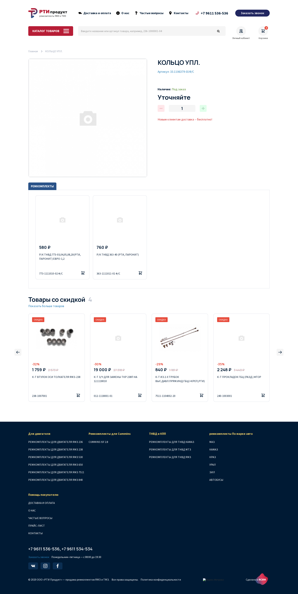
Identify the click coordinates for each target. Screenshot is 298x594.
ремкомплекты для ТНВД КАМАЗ (171, 442)
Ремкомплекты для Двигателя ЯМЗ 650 (55, 464)
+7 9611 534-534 (77, 549)
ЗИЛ (212, 472)
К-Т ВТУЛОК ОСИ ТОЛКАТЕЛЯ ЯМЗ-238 (56, 377)
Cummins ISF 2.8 (98, 442)
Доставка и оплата (97, 13)
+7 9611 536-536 (214, 13)
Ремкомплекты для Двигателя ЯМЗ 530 (55, 457)
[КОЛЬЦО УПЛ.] (88, 118)
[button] (17, 352)
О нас (125, 13)
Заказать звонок (38, 557)
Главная (33, 51)
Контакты (181, 13)
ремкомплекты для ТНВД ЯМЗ (170, 457)
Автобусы (216, 479)
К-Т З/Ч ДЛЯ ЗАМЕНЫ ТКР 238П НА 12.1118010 (115, 379)
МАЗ (212, 442)
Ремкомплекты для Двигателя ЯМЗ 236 (55, 442)
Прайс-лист (36, 525)
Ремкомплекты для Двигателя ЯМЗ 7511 (56, 472)
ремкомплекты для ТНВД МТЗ (170, 449)
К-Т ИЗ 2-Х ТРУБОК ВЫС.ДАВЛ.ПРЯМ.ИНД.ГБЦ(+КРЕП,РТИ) (179, 379)
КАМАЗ (213, 449)
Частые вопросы (151, 13)
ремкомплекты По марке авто (231, 433)
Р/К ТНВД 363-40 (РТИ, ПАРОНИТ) (118, 254)
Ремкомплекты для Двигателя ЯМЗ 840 (55, 479)
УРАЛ (212, 464)
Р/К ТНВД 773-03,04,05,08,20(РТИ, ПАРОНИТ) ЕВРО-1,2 (60, 256)
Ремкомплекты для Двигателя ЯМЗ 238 (55, 449)
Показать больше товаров (46, 306)
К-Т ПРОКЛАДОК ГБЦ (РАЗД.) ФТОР (239, 377)
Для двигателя (39, 433)
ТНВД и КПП (157, 433)
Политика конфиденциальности (161, 579)
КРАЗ (212, 457)
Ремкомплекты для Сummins (110, 433)
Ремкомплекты (42, 186)
